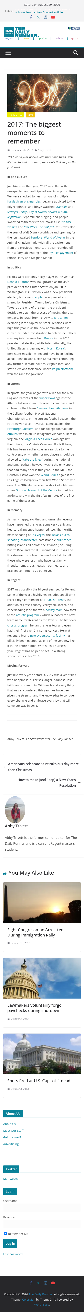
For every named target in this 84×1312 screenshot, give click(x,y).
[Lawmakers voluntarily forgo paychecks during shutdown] (42, 960)
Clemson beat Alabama (53, 408)
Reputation (14, 217)
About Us (9, 1124)
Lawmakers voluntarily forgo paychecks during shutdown (34, 1007)
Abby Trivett (45, 150)
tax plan (39, 297)
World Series (49, 475)
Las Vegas (38, 535)
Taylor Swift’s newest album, (48, 212)
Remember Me (17, 1234)
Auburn (12, 434)
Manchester (29, 540)
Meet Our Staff (13, 1130)
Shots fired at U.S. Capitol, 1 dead (38, 1080)
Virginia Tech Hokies (38, 439)
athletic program (27, 615)
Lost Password (13, 1254)
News (30, 114)
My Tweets (10, 1179)
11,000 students (54, 600)
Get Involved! (12, 1137)
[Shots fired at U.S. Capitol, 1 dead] (42, 1036)
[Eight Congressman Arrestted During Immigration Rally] (42, 885)
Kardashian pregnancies (24, 201)
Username (10, 1201)
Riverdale (61, 207)
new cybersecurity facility (47, 635)
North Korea (55, 348)
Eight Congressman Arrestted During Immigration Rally (35, 932)
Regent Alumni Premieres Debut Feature (43, 11)
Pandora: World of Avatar (48, 237)
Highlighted (15, 114)
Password (9, 1217)
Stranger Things (17, 212)
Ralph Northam (62, 369)
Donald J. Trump (18, 282)
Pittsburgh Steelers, (20, 429)
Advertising (11, 1144)
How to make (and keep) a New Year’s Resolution (47, 783)
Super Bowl (47, 398)
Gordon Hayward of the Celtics (36, 490)
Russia (48, 338)
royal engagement (61, 253)
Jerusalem (61, 318)
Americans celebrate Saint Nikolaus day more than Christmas (43, 767)
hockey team (54, 610)
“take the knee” (32, 459)
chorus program (18, 625)
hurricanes (63, 540)
